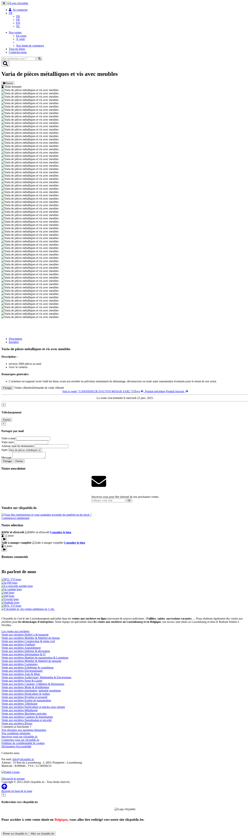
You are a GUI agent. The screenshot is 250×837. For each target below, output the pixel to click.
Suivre (9, 83)
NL (18, 26)
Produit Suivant (175, 391)
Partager (7, 388)
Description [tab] (15, 338)
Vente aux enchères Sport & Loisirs (21, 680)
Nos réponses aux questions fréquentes (23, 730)
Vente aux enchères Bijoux (16, 723)
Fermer (6, 419)
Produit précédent (154, 391)
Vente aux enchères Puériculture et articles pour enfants (33, 707)
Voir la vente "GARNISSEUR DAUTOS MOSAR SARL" (97, 391)
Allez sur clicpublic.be (42, 833)
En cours (21, 35)
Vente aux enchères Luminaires (19, 664)
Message (6, 457)
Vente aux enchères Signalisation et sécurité (26, 720)
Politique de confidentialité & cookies (23, 743)
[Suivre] (4, 539)
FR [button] (10, 13)
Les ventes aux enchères (15, 631)
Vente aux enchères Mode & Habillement (25, 687)
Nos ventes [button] (15, 32)
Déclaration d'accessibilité (16, 746)
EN (18, 22)
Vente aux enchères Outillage (18, 644)
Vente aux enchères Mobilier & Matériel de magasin (31, 660)
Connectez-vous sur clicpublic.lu (20, 739)
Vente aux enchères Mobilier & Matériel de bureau (30, 637)
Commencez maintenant (15, 518)
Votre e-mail (8, 438)
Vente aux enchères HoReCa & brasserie (24, 634)
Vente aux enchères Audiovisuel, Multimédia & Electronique (36, 677)
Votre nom (7, 442)
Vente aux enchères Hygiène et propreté (24, 697)
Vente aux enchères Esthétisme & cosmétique (27, 667)
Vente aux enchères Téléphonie (19, 703)
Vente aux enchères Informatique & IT (23, 654)
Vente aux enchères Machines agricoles (24, 713)
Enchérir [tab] (14, 342)
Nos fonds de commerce (30, 45)
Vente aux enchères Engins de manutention (26, 700)
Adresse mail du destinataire (17, 446)
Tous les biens (17, 48)
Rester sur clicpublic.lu (15, 833)
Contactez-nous (18, 52)
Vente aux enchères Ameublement (21, 647)
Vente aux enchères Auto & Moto (20, 674)
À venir (20, 39)
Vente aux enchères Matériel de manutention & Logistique (34, 657)
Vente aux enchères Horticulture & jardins (25, 693)
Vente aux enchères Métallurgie (19, 710)
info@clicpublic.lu (23, 759)
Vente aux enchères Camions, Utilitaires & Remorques (32, 683)
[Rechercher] (39, 59)
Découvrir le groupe (13, 778)
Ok (129, 500)
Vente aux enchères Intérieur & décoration (25, 651)
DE (18, 16)
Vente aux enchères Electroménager (22, 670)
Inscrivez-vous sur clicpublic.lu (19, 736)
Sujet (4, 449)
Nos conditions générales (15, 733)
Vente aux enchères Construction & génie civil (28, 641)
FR (18, 19)
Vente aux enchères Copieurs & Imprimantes (27, 716)
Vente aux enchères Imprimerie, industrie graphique (31, 690)
